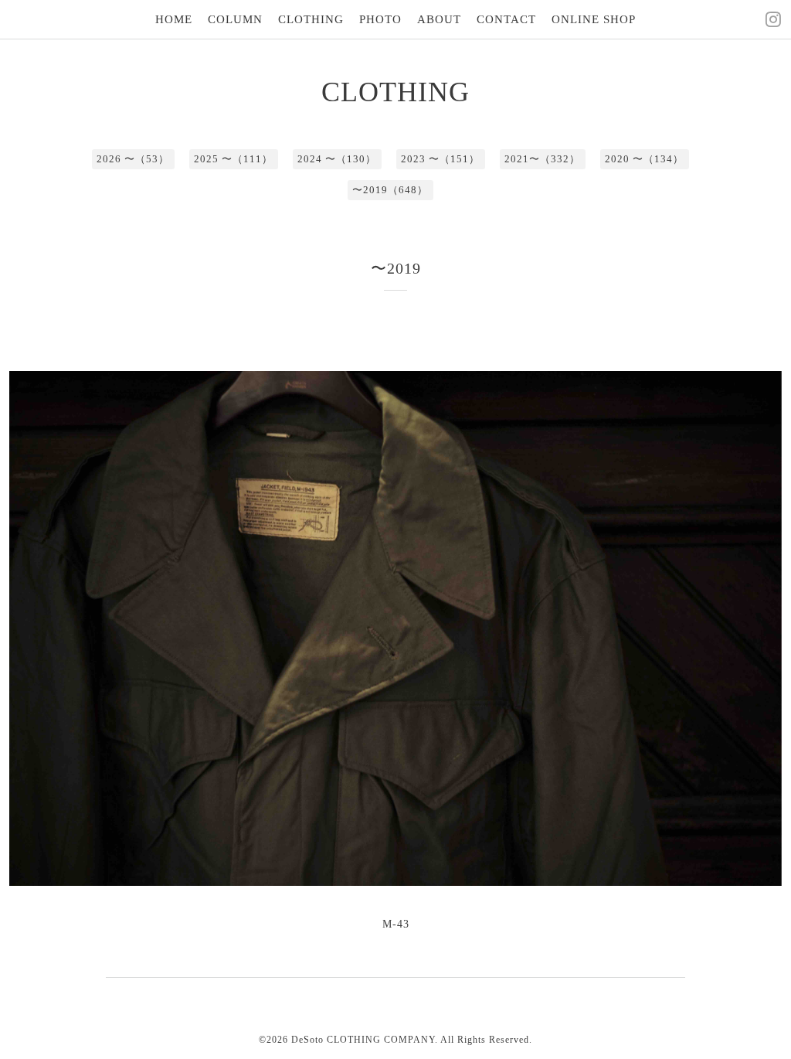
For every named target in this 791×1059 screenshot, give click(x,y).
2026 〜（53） (133, 159)
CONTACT (506, 19)
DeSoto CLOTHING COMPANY (363, 1039)
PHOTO (380, 19)
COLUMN (235, 19)
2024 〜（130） (336, 159)
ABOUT (439, 19)
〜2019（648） (390, 190)
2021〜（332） (542, 159)
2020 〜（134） (644, 159)
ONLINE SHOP (594, 19)
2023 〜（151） (440, 159)
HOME (173, 19)
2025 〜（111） (233, 159)
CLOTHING (311, 19)
